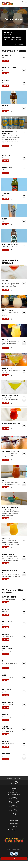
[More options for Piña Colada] (24, 312)
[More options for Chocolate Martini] (24, 453)
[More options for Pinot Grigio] (24, 704)
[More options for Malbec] (24, 636)
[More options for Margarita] (24, 371)
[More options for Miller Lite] (24, 170)
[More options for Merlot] (24, 717)
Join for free (19, 44)
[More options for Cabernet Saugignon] (24, 729)
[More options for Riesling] (24, 612)
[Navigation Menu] (26, 2)
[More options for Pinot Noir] (24, 624)
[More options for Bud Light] (24, 157)
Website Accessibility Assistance (14, 849)
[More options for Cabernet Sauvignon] (24, 649)
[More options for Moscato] (24, 744)
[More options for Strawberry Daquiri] (24, 425)
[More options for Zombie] (24, 482)
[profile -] (22, 2)
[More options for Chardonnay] (24, 692)
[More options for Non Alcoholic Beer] (24, 247)
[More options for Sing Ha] (24, 108)
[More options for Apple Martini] (24, 557)
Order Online (13, 859)
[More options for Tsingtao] (24, 196)
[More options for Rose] (24, 663)
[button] (14, 59)
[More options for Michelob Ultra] (24, 70)
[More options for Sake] (24, 677)
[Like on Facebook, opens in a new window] (11, 783)
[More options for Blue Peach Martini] (24, 510)
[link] (5, 61)
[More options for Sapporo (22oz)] (24, 221)
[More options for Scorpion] (24, 541)
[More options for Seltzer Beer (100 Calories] (24, 134)
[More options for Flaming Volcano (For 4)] (24, 573)
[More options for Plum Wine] (24, 756)
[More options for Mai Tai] (24, 341)
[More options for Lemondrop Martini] (24, 398)
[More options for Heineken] (24, 83)
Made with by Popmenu (11, 778)
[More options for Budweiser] (24, 58)
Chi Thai (14, 840)
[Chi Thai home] (7, 3)
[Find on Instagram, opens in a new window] (16, 783)
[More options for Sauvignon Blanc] (24, 599)
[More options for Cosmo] (24, 283)
